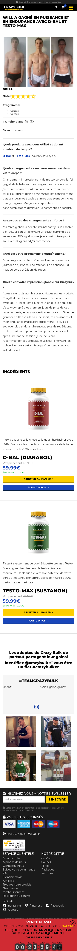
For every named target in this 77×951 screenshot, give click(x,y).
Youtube (12, 909)
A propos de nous (14, 862)
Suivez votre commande (19, 869)
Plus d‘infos (37, 487)
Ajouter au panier (38, 479)
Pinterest (36, 905)
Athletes (8, 881)
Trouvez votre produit (17, 884)
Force (45, 865)
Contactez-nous (13, 865)
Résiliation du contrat (16, 896)
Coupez (46, 862)
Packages (47, 869)
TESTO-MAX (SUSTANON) (35, 591)
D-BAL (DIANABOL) (27, 457)
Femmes (47, 873)
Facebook (57, 905)
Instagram (14, 905)
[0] (63, 6)
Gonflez (46, 858)
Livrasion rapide (13, 877)
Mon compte (11, 858)
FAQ (6, 873)
